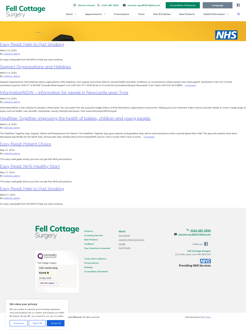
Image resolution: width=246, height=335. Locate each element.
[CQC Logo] (47, 258)
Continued (190, 85)
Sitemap (88, 267)
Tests (141, 14)
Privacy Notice (91, 263)
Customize (19, 323)
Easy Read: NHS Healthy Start (30, 166)
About (69, 14)
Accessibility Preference (183, 5)
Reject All (37, 323)
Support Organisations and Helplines (35, 66)
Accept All (56, 323)
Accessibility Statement (96, 271)
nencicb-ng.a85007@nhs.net (194, 234)
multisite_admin (11, 53)
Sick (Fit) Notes (162, 14)
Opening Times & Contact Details (131, 240)
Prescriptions (121, 14)
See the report (47, 283)
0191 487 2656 (200, 230)
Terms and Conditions (95, 258)
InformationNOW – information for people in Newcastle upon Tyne (64, 92)
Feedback (89, 244)
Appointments (93, 14)
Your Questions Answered (97, 248)
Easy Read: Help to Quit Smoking (32, 44)
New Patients (187, 14)
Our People (124, 235)
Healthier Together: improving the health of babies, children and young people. (75, 118)
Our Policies (124, 247)
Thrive (208, 317)
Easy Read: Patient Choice (25, 144)
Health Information (214, 14)
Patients (88, 231)
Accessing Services (93, 235)
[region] (37, 314)
